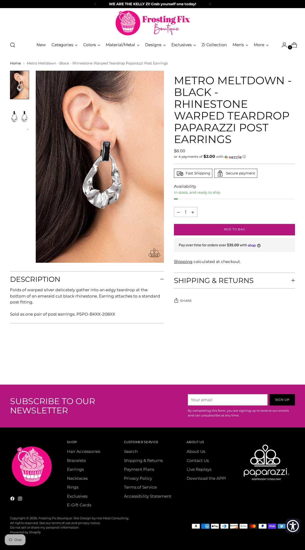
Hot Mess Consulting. (113, 518)
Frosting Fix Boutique (55, 518)
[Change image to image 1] (19, 85)
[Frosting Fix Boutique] (152, 23)
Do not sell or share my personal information (44, 527)
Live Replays (199, 469)
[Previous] (95, 4)
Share (186, 301)
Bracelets (76, 460)
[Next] (210, 4)
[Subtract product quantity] (192, 212)
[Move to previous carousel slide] (280, 368)
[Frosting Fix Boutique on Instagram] (20, 499)
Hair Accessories (83, 451)
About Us (196, 451)
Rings (72, 487)
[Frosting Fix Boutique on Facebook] (13, 499)
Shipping (183, 261)
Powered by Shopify (25, 532)
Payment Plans (139, 469)
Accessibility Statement (147, 496)
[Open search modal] (12, 45)
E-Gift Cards (79, 505)
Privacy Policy (138, 478)
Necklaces (77, 478)
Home (15, 63)
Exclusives (77, 496)
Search (131, 451)
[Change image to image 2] (19, 116)
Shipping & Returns (143, 460)
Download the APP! (206, 478)
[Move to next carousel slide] (291, 368)
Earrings (75, 469)
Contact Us (198, 460)
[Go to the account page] (282, 45)
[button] (234, 156)
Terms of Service (140, 487)
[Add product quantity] (178, 212)
